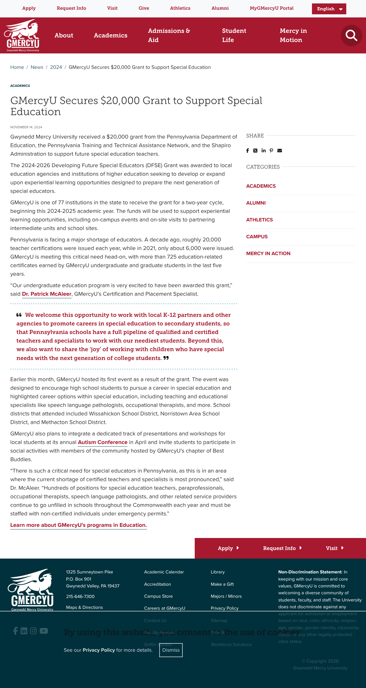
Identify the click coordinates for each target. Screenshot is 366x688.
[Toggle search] (351, 35)
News (37, 67)
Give (144, 8)
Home (17, 67)
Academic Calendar (164, 572)
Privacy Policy (224, 608)
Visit (112, 8)
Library (217, 572)
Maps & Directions (84, 607)
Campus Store (158, 596)
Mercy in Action (268, 253)
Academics (261, 186)
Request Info (71, 8)
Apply (29, 8)
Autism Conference (103, 442)
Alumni (220, 8)
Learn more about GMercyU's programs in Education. (78, 525)
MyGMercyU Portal (272, 8)
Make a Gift (222, 584)
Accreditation (157, 584)
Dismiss (171, 650)
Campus (257, 237)
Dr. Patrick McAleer (46, 293)
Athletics (180, 8)
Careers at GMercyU (164, 608)
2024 (56, 67)
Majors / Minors (226, 596)
